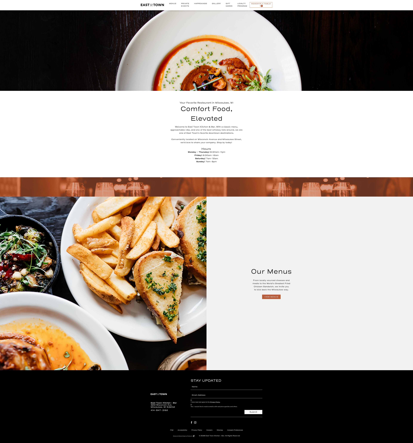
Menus (172, 4)
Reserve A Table (261, 4)
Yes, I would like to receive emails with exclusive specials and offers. (214, 406)
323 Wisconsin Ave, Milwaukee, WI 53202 (163, 406)
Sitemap (220, 430)
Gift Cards (229, 5)
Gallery (216, 4)
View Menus (271, 297)
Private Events (185, 5)
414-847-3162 (159, 410)
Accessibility (182, 430)
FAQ (171, 430)
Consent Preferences (235, 430)
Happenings (200, 4)
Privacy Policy (215, 402)
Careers (209, 430)
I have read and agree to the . (205, 402)
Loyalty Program (242, 5)
